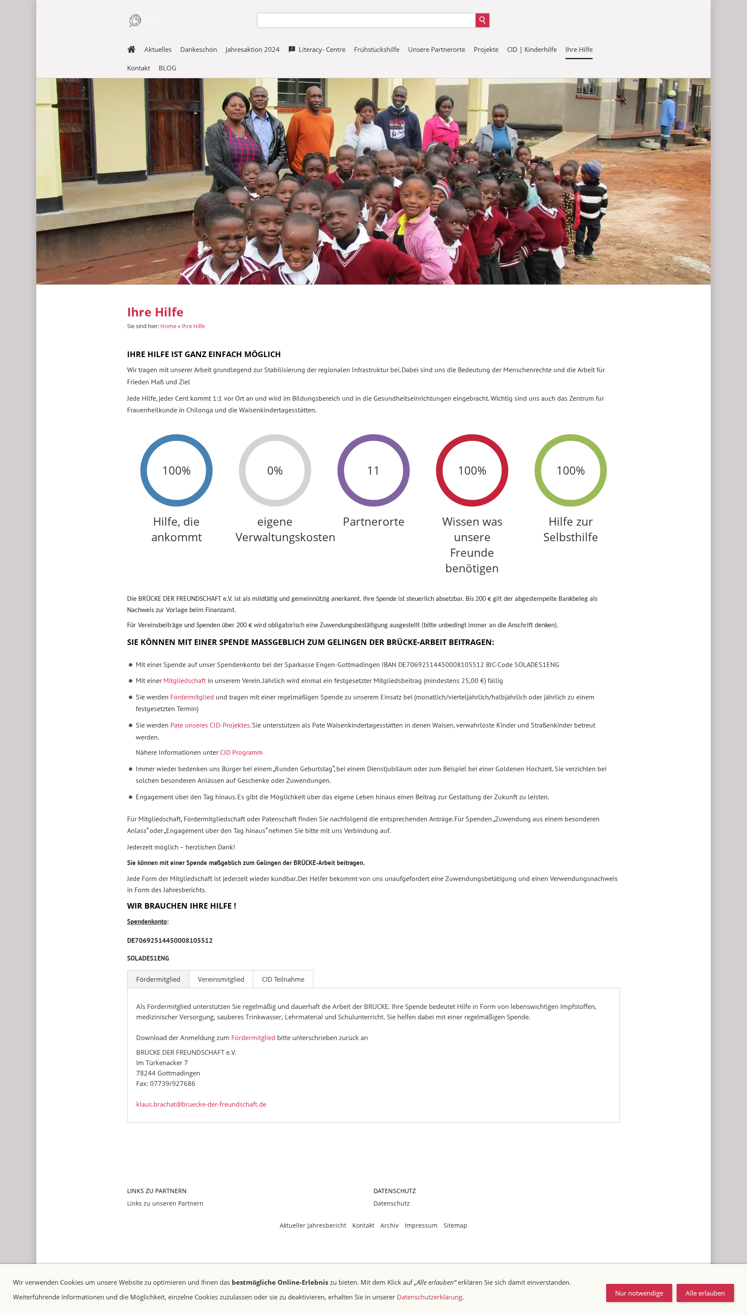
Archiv (389, 1225)
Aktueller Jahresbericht (313, 1225)
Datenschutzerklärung (429, 1297)
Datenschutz (392, 1203)
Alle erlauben (705, 1293)
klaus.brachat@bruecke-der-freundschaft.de (201, 1104)
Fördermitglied (158, 979)
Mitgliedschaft (185, 680)
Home (168, 326)
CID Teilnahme (283, 979)
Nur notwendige (639, 1293)
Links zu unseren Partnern (165, 1203)
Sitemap (455, 1225)
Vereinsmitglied (221, 979)
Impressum (421, 1225)
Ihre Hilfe (193, 326)
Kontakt (363, 1225)
